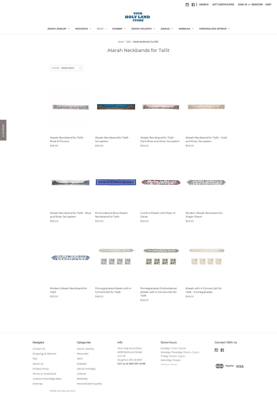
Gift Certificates (223, 4)
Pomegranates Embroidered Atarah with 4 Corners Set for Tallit (158, 292)
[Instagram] (187, 4)
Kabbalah (184, 28)
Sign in (242, 4)
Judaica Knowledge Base (47, 378)
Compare (69, 103)
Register (257, 4)
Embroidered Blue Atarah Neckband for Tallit (111, 214)
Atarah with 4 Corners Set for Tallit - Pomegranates (204, 290)
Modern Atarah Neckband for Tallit (68, 290)
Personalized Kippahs (213, 28)
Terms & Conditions (44, 373)
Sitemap (37, 383)
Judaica (165, 28)
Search (204, 4)
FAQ (35, 358)
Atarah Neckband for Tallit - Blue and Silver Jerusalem (70, 214)
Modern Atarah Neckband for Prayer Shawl (204, 214)
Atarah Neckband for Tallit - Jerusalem (112, 139)
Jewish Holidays (141, 28)
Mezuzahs (81, 28)
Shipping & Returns (44, 353)
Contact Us (39, 348)
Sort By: (55, 68)
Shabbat (117, 28)
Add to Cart (71, 110)
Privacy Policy (40, 368)
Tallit (100, 28)
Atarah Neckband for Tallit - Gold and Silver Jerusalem (206, 139)
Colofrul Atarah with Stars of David (157, 214)
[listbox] (72, 68)
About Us (38, 363)
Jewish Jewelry (56, 28)
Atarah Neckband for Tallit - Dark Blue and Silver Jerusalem (160, 139)
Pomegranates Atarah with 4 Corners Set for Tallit (113, 290)
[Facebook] (193, 4)
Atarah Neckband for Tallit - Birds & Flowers (67, 139)
